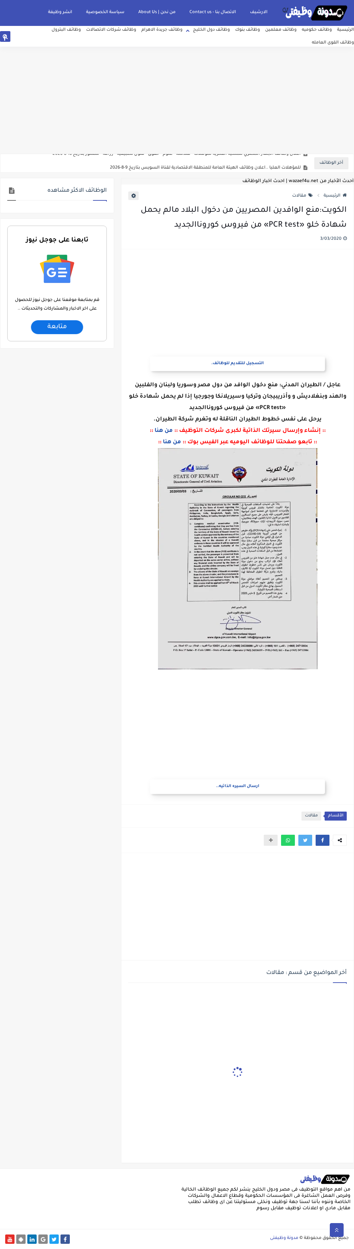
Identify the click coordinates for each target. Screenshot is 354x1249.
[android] (49, 37)
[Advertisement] (177, 100)
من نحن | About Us (157, 12)
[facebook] (4, 37)
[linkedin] (38, 37)
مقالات (299, 195)
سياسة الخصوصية (105, 12)
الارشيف (259, 12)
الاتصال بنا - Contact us (212, 12)
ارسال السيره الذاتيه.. (237, 786)
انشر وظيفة (60, 12)
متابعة (57, 327)
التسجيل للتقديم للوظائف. (237, 363)
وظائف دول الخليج (211, 30)
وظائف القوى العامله (333, 42)
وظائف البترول (66, 30)
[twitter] (15, 37)
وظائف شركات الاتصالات (111, 30)
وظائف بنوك (247, 30)
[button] (322, 840)
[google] (26, 37)
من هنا (164, 431)
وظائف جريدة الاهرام (162, 30)
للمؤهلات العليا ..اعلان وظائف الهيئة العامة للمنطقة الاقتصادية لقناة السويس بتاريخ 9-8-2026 (205, 163)
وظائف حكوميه (317, 30)
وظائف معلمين (281, 30)
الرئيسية (345, 30)
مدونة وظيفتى (284, 1238)
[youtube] (60, 37)
